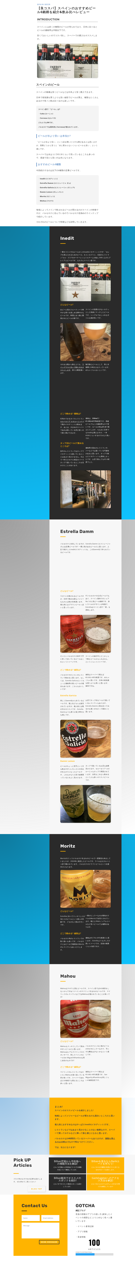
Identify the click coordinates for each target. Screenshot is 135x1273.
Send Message (49, 1242)
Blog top (36, 1189)
